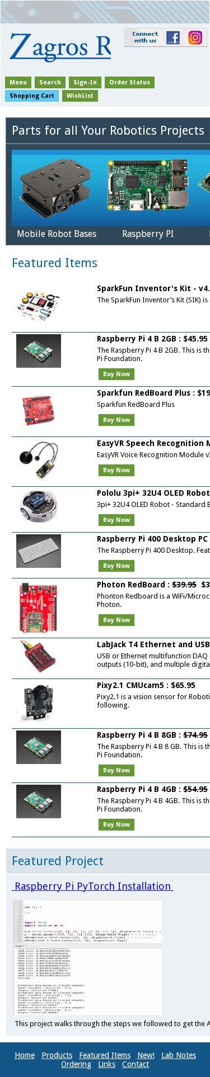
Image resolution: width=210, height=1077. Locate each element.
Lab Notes (178, 1055)
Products (56, 1055)
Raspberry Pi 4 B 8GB (136, 734)
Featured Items (104, 1055)
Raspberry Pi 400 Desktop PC (153, 538)
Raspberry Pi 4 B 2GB (136, 338)
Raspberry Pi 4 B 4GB (136, 789)
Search (50, 82)
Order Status (129, 82)
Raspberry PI (148, 234)
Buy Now (116, 374)
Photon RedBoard (131, 584)
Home (25, 1055)
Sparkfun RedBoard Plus (143, 392)
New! (146, 1055)
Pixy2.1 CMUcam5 (130, 685)
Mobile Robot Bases (56, 234)
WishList (80, 95)
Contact (135, 1064)
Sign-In (85, 82)
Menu (18, 82)
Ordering (76, 1064)
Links (106, 1064)
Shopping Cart (32, 95)
